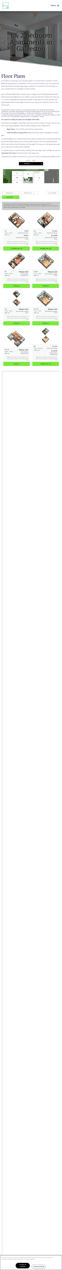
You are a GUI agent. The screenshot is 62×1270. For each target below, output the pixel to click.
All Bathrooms (28, 193)
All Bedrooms (9, 193)
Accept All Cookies (22, 1265)
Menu (53, 6)
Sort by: (52, 193)
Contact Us (16, 285)
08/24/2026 (9, 197)
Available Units (16, 248)
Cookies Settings (38, 1266)
